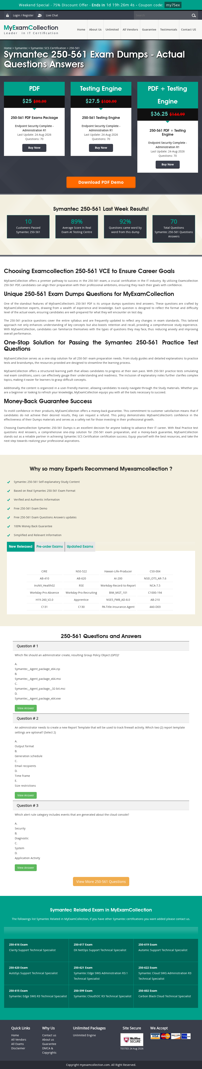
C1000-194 (155, 592)
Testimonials (168, 29)
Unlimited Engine (84, 1035)
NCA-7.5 (155, 585)
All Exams (17, 1044)
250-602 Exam (147, 991)
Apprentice (81, 600)
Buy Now (34, 147)
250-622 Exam (147, 967)
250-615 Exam (18, 991)
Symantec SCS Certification (48, 48)
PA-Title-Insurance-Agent (118, 607)
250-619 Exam (147, 944)
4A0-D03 (155, 607)
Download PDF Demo (101, 182)
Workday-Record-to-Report (118, 585)
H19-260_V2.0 (44, 600)
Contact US (188, 29)
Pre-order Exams (49, 546)
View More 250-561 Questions (101, 881)
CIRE (44, 571)
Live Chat (52, 15)
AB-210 (155, 600)
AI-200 (118, 578)
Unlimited (112, 29)
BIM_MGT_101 (118, 592)
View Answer (25, 708)
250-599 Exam (83, 991)
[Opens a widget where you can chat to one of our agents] (175, 1046)
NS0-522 (81, 571)
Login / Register (23, 15)
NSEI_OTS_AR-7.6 (155, 578)
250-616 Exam (18, 944)
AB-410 (44, 578)
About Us (95, 29)
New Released (20, 546)
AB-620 (81, 578)
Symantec (21, 48)
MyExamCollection (31, 29)
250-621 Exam (83, 967)
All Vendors (130, 29)
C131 (44, 607)
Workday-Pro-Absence (44, 592)
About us (48, 1039)
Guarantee (149, 29)
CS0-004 (155, 571)
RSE (81, 585)
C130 (81, 607)
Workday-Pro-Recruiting (81, 592)
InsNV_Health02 (44, 585)
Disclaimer (18, 1048)
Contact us (49, 1035)
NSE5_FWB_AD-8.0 (118, 600)
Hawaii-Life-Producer (118, 571)
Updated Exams (80, 546)
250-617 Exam (83, 944)
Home (81, 29)
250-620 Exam (18, 967)
